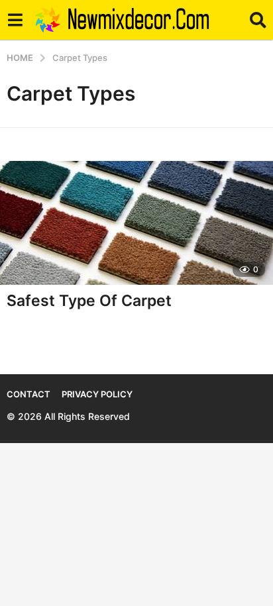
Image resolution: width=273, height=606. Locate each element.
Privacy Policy (97, 394)
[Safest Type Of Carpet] (136, 223)
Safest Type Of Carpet (89, 300)
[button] (15, 20)
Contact (28, 394)
